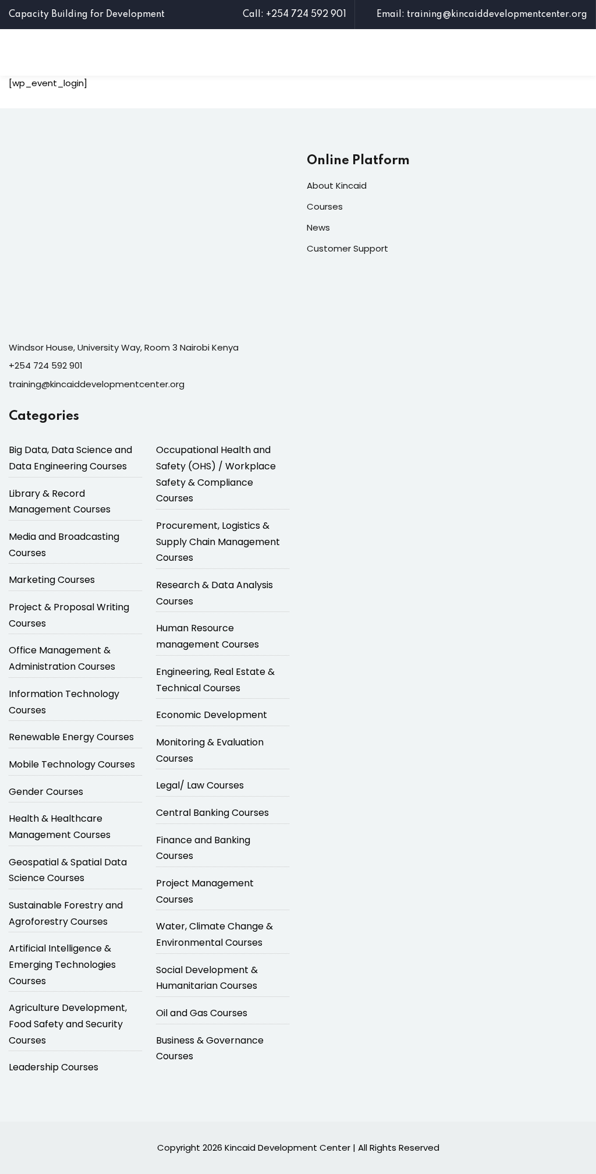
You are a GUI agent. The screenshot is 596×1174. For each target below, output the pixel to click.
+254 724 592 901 (46, 365)
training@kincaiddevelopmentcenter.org (97, 384)
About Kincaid (337, 185)
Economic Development (211, 715)
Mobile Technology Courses (72, 764)
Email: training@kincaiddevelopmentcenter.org (482, 14)
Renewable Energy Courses (71, 737)
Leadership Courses (53, 1067)
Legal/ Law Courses (200, 785)
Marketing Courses (52, 579)
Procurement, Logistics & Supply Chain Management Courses (218, 541)
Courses (325, 206)
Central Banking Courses (212, 812)
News (318, 227)
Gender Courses (46, 791)
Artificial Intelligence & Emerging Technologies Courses (62, 964)
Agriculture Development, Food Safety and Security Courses (68, 1023)
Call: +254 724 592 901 (294, 14)
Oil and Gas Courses (201, 1013)
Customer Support (347, 248)
